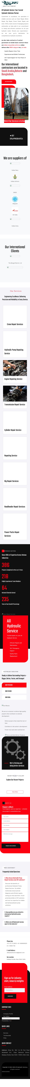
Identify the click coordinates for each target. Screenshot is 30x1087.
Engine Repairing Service (13, 379)
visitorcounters (6, 1071)
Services (5, 1033)
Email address (8, 987)
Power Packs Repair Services (11, 534)
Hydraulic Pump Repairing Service (13, 351)
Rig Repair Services (11, 481)
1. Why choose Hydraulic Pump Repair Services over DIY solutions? (15, 879)
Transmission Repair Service (14, 405)
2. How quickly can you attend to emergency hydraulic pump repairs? (14, 914)
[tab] (14, 685)
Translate (14, 1021)
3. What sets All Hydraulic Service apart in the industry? (14, 923)
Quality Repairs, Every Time (12, 51)
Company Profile (8, 1014)
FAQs (4, 1038)
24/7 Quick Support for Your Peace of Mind (15, 59)
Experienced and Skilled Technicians (14, 54)
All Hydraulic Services (21, 1067)
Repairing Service (10, 456)
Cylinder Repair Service (12, 430)
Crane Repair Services (15, 324)
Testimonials (7, 1035)
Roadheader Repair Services (14, 507)
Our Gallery (6, 1016)
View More (15, 792)
